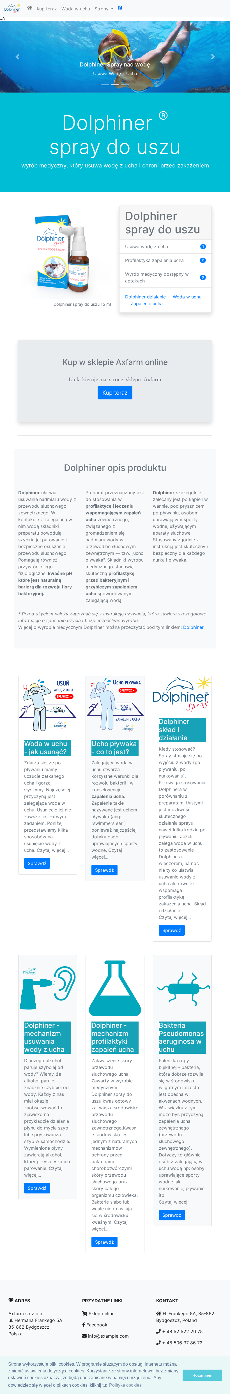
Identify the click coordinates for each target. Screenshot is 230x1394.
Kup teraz (47, 8)
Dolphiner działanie (145, 297)
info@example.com (108, 1336)
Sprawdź (37, 863)
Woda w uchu (75, 8)
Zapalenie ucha (147, 303)
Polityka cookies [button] (125, 1385)
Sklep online (100, 1313)
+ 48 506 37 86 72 (182, 1342)
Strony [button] (102, 8)
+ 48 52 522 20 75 (182, 1331)
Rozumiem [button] (202, 1375)
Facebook (96, 1325)
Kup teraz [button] (115, 392)
